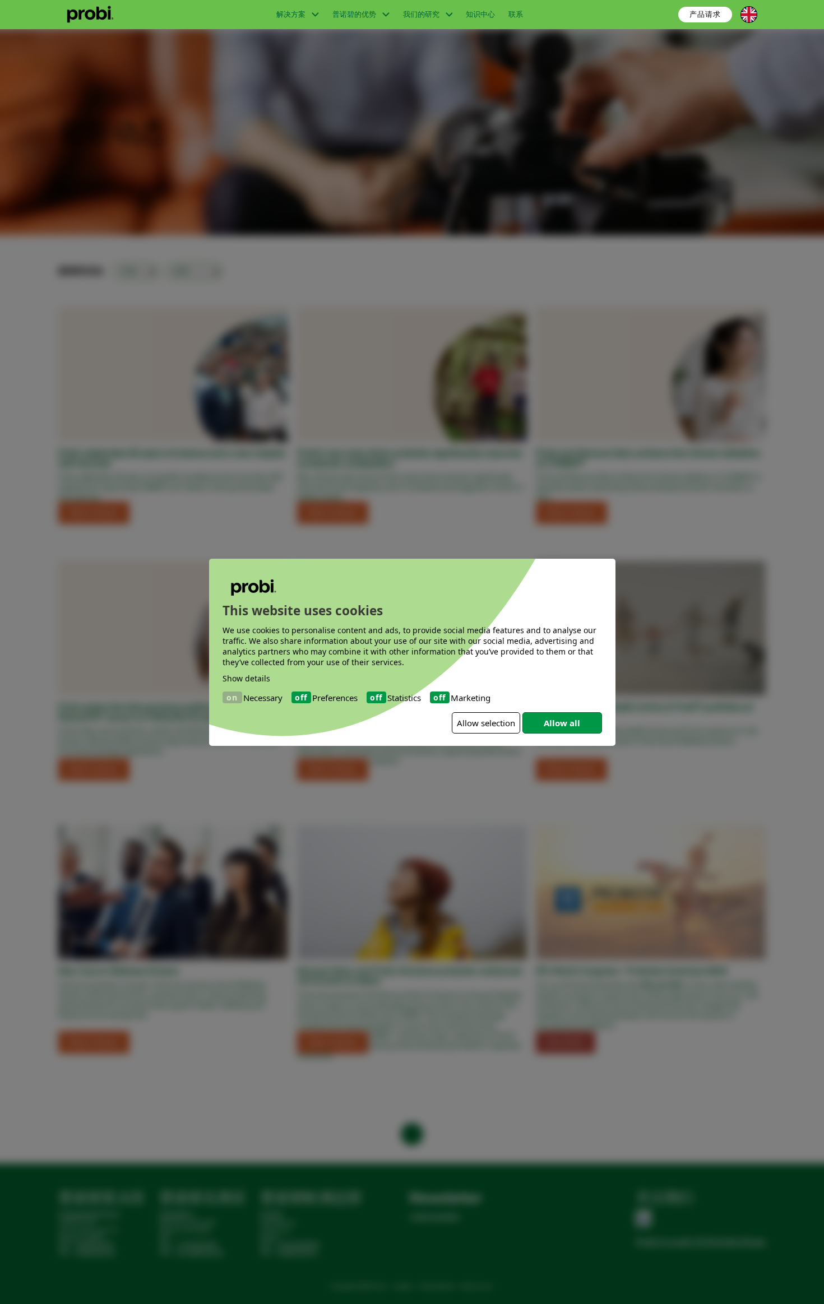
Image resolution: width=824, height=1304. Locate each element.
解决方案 (291, 14)
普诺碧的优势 (355, 14)
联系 (515, 14)
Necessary (263, 697)
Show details (246, 678)
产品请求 (705, 14)
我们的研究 (422, 14)
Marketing (470, 697)
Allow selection (486, 722)
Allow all (562, 722)
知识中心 (480, 14)
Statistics (404, 697)
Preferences (335, 697)
